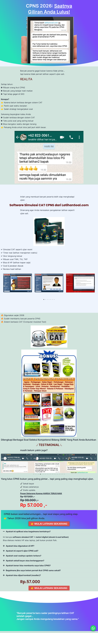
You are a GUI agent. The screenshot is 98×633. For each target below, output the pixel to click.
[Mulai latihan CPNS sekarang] (93, 628)
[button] (4, 286)
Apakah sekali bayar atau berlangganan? (25, 560)
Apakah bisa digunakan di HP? (20, 546)
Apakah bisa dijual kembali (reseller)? (23, 575)
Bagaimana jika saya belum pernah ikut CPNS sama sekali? (33, 570)
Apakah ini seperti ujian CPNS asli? (22, 551)
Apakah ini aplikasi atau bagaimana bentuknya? (28, 531)
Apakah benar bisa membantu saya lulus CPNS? (28, 565)
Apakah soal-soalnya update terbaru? (23, 556)
